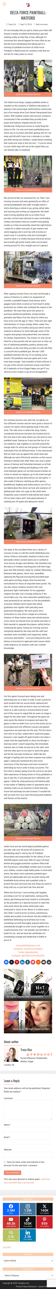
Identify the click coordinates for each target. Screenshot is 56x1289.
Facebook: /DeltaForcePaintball (28, 949)
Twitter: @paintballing (28, 952)
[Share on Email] (43, 962)
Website (8, 1149)
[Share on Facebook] (6, 962)
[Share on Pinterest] (17, 962)
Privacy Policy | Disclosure (26, 1286)
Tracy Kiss (7, 1247)
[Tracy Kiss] (28, 5)
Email (7, 1137)
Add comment (42, 24)
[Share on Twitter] (11, 962)
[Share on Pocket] (33, 962)
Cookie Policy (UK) (45, 1286)
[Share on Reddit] (38, 962)
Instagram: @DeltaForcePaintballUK (28, 955)
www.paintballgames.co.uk (28, 945)
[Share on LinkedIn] (22, 962)
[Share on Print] (49, 962)
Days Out (12, 24)
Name (7, 1125)
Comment (8, 1098)
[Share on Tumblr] (27, 962)
